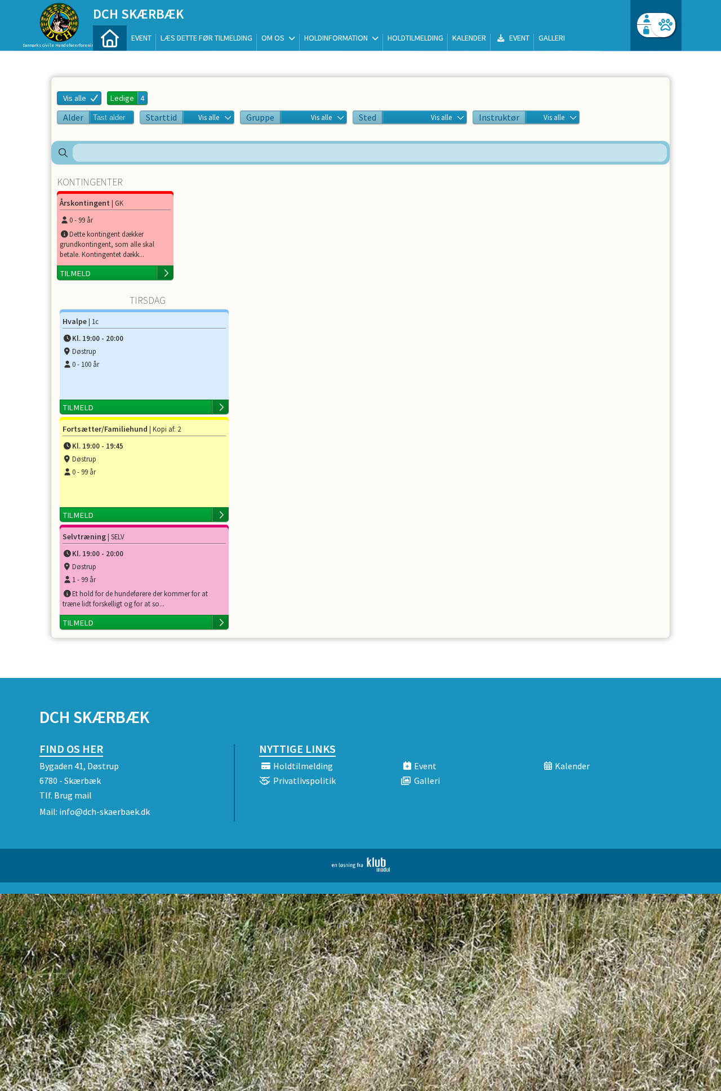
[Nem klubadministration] (361, 868)
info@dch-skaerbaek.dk (104, 811)
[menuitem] (110, 38)
